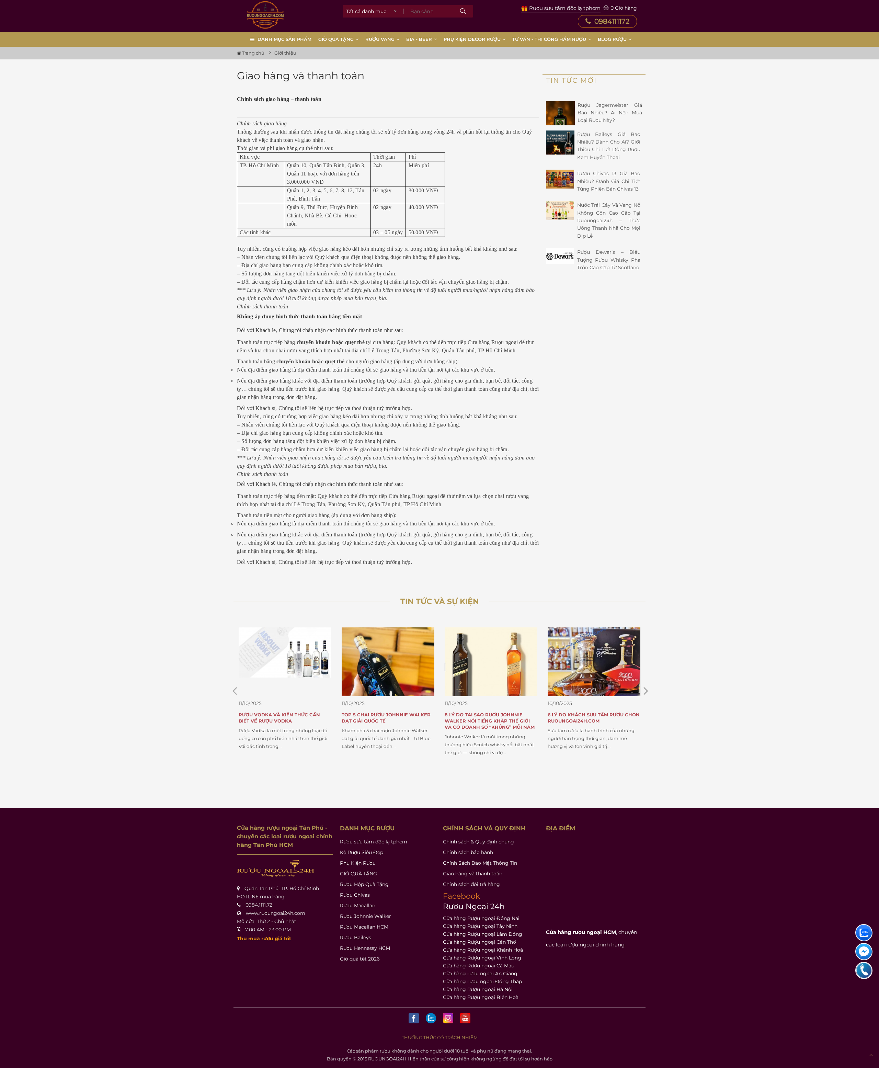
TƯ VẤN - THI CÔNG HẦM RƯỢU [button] (549, 39)
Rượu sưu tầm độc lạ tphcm (373, 842)
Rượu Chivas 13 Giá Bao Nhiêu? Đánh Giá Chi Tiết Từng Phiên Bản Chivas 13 (609, 181)
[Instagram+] (448, 1018)
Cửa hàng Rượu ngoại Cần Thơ (479, 942)
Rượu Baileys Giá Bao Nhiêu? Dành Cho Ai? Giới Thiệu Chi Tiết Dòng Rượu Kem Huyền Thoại (609, 145)
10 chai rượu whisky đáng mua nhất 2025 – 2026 (589, 718)
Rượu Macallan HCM (364, 927)
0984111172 (611, 21)
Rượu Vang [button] (380, 39)
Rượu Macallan (357, 905)
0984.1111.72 (259, 905)
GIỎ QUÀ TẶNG (358, 874)
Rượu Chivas (355, 895)
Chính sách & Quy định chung (478, 842)
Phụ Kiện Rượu (358, 863)
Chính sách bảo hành (468, 852)
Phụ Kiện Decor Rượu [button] (473, 39)
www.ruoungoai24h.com (275, 913)
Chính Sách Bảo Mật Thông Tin (480, 863)
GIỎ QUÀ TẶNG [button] (336, 39)
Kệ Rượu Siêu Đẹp (361, 852)
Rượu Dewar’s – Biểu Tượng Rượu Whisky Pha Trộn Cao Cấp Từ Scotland (609, 260)
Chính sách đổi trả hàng (471, 884)
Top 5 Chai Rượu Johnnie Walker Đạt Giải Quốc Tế (283, 718)
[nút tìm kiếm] (463, 11)
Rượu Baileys (355, 937)
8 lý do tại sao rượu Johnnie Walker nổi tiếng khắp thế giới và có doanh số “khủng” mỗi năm (387, 721)
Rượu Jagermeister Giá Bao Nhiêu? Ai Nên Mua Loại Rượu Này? (610, 113)
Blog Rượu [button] (613, 39)
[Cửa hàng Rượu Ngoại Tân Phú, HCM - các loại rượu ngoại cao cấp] (265, 15)
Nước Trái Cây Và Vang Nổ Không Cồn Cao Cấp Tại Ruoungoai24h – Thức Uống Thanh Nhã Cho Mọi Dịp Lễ (609, 220)
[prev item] (645, 690)
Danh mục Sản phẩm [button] (284, 39)
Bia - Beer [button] (419, 39)
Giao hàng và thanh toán (472, 874)
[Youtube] (465, 1018)
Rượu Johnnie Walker (365, 916)
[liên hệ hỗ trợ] (864, 932)
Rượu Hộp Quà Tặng (364, 884)
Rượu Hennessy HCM (365, 948)
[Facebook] (414, 1018)
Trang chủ (252, 53)
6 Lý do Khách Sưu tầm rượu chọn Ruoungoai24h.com (491, 718)
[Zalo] (431, 1018)
